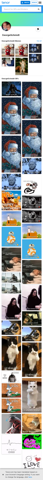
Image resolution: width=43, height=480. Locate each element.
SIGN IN (34, 2)
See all (39, 41)
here (30, 477)
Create (26, 2)
